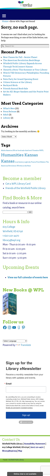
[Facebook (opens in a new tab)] (5, 327)
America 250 (10, 150)
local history (19, 162)
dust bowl (28, 150)
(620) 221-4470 (37, 447)
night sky (27, 162)
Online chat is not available (25, 474)
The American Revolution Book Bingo (21, 60)
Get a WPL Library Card (18, 183)
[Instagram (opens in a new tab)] (9, 327)
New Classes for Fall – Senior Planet (20, 57)
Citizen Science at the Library (17, 82)
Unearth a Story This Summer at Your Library (25, 70)
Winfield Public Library (16, 460)
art (16, 150)
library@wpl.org (11, 240)
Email (8, 384)
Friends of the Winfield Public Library (25, 188)
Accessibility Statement (34, 444)
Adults (3, 150)
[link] (10, 304)
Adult (6, 114)
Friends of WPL (38, 150)
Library (6, 118)
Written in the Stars (24, 166)
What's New (9, 108)
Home (5, 21)
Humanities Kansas (19, 155)
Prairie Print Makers (38, 162)
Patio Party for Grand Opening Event (20, 79)
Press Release (9, 111)
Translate (26, 345)
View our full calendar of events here (28, 277)
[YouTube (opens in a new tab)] (14, 327)
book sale (21, 150)
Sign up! (26, 415)
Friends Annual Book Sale (15, 88)
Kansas (8, 161)
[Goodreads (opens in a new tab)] (19, 327)
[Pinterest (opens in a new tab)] (23, 327)
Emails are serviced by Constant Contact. (19, 408)
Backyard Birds (10, 85)
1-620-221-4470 (11, 235)
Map (20, 451)
